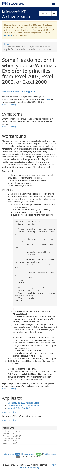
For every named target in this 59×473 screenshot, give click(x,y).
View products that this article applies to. (19, 91)
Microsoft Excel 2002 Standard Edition (23, 405)
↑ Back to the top (9, 104)
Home (6, 44)
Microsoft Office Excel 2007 (19, 408)
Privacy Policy (33, 467)
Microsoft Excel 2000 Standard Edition (23, 403)
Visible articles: (49, 454)
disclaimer (8, 35)
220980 (47, 99)
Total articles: (8, 454)
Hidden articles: (28, 454)
